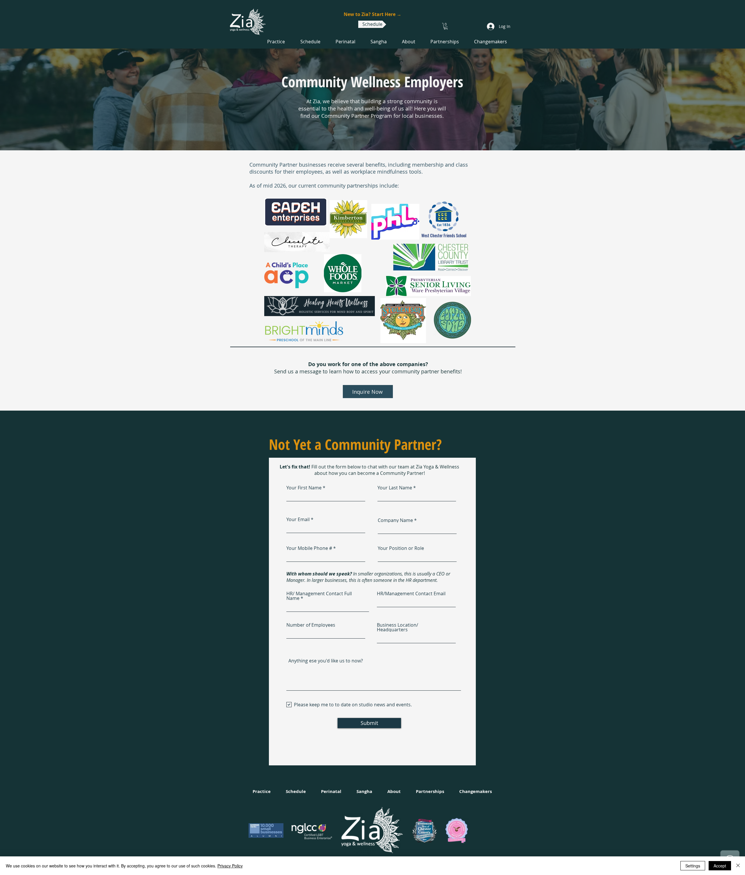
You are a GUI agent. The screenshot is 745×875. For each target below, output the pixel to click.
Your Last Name (394, 487)
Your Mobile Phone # (309, 548)
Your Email (298, 519)
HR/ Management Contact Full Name (319, 595)
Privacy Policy (230, 866)
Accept (720, 866)
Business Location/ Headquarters (397, 627)
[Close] (738, 865)
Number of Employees (310, 625)
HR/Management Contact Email (411, 593)
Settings (692, 866)
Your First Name (304, 487)
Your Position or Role (401, 548)
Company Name (395, 520)
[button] (446, 26)
